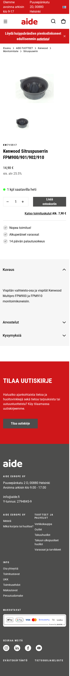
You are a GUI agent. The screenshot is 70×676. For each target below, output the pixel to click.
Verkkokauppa (43, 524)
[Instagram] (6, 648)
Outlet (38, 529)
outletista (42, 39)
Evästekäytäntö (15, 660)
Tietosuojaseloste (49, 660)
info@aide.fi (11, 497)
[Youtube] (39, 648)
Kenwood (43, 48)
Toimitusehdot (11, 584)
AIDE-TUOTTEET (24, 48)
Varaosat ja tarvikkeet (48, 549)
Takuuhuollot (42, 534)
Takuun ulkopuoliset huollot (47, 542)
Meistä (7, 520)
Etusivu (7, 48)
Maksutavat (10, 590)
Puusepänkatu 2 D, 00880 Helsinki (26, 483)
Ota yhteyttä (10, 568)
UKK (5, 579)
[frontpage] (34, 463)
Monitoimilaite (10, 51)
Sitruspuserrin (30, 51)
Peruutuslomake (13, 595)
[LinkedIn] (17, 648)
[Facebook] (28, 648)
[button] (31, 269)
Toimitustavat (11, 574)
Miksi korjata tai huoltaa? (18, 526)
